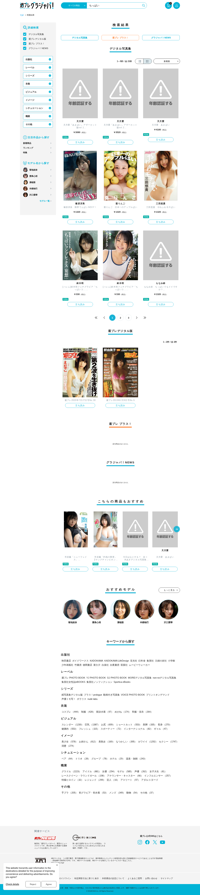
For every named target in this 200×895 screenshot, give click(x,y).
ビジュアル (31, 92)
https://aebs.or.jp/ (57, 863)
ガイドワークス (80, 660)
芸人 (113, 779)
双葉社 (124, 665)
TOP (22, 15)
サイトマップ (167, 878)
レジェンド (95, 779)
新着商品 (27, 143)
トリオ (82, 758)
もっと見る (169, 590)
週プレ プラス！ (37, 43)
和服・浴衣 (142, 711)
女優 (109, 771)
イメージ (30, 100)
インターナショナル (138, 728)
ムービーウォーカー (139, 665)
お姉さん (88, 741)
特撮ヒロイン (72, 779)
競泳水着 (104, 711)
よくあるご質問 (135, 878)
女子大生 (158, 771)
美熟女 (107, 741)
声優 (141, 771)
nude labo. (93, 699)
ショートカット (129, 724)
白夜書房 (114, 665)
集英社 (150, 660)
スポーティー (111, 728)
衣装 (28, 83)
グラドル (71, 771)
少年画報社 (67, 665)
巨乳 (92, 724)
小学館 (171, 660)
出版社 (29, 59)
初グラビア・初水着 (93, 792)
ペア (68, 758)
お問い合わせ (151, 878)
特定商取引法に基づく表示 (86, 878)
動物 (132, 792)
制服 (88, 711)
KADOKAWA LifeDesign (116, 660)
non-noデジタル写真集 (164, 677)
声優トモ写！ (69, 699)
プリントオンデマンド (158, 694)
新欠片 (96, 665)
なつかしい (126, 741)
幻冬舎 (141, 660)
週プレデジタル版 (37, 39)
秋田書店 (66, 660)
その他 (29, 124)
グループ (100, 758)
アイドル (91, 771)
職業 (28, 116)
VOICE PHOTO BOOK (133, 694)
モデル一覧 (45, 201)
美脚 (150, 724)
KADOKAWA (96, 660)
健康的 (70, 728)
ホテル (117, 758)
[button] (176, 529)
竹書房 (78, 665)
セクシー (169, 741)
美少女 (70, 741)
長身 (165, 724)
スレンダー (73, 724)
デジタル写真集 (36, 34)
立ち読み (80, 142)
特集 (25, 152)
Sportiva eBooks (122, 682)
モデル (125, 771)
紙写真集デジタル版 (72, 694)
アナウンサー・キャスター (125, 775)
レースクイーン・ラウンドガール (84, 775)
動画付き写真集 (111, 694)
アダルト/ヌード (149, 779)
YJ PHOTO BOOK (96, 677)
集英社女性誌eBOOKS (73, 682)
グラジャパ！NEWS (38, 48)
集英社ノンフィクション (99, 682)
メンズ (117, 792)
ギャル (161, 728)
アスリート (130, 779)
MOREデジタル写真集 (140, 677)
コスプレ (71, 711)
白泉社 (105, 665)
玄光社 (133, 660)
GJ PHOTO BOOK (117, 677)
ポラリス (81, 699)
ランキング (28, 148)
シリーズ (30, 75)
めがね (123, 711)
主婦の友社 (161, 660)
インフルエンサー (158, 775)
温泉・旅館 (136, 758)
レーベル (30, 67)
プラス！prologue (93, 694)
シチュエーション (34, 108)
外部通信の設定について (113, 878)
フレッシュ (89, 728)
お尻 (108, 724)
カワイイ (148, 741)
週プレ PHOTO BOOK (73, 677)
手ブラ (70, 792)
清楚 (68, 745)
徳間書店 (87, 665)
